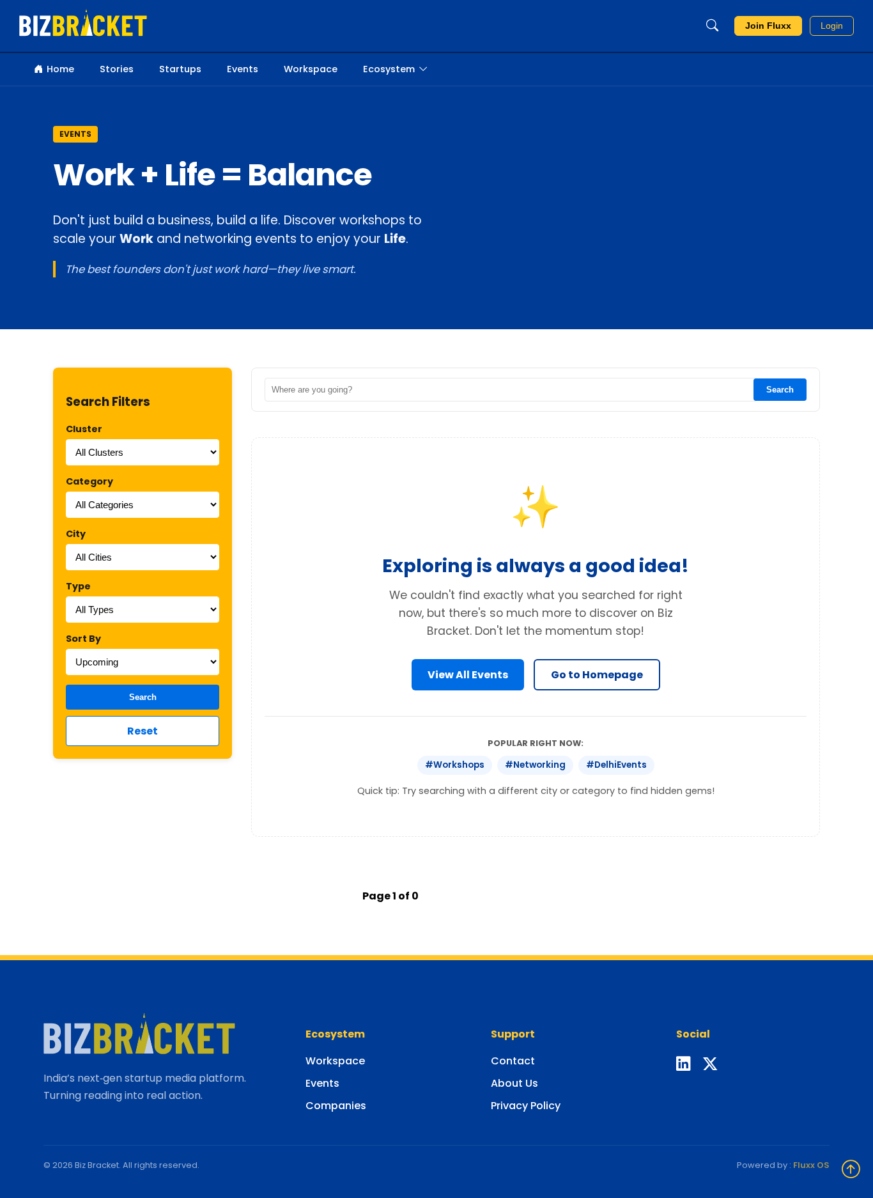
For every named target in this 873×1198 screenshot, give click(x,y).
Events (242, 69)
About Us (514, 1083)
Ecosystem (389, 69)
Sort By (83, 638)
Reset (142, 731)
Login (832, 26)
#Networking (535, 765)
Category (89, 481)
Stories (117, 69)
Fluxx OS (811, 1165)
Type (78, 586)
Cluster (84, 429)
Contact (513, 1061)
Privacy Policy (525, 1105)
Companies (335, 1105)
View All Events (468, 674)
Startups (180, 69)
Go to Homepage (597, 674)
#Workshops (454, 765)
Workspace (310, 69)
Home (60, 69)
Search (143, 697)
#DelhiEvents (616, 765)
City (76, 533)
